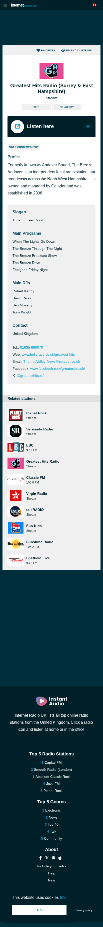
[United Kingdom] (96, 5)
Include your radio (51, 866)
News (53, 817)
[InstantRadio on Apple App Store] (60, 858)
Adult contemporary (23, 147)
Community (53, 838)
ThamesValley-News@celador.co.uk (51, 361)
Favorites (48, 50)
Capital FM (53, 762)
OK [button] (39, 910)
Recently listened (79, 50)
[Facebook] (40, 858)
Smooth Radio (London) (53, 770)
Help (51, 873)
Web (36, 107)
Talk (53, 831)
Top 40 (53, 824)
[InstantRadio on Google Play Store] (54, 858)
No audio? (67, 107)
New (51, 880)
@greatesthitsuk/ (30, 376)
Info (63, 897)
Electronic (53, 810)
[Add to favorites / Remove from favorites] (88, 127)
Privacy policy (84, 910)
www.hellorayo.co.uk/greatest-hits (48, 354)
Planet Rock (53, 791)
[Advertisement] (52, 27)
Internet (24, 5)
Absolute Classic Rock (53, 777)
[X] (47, 858)
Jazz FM (53, 784)
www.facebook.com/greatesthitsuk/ (57, 369)
